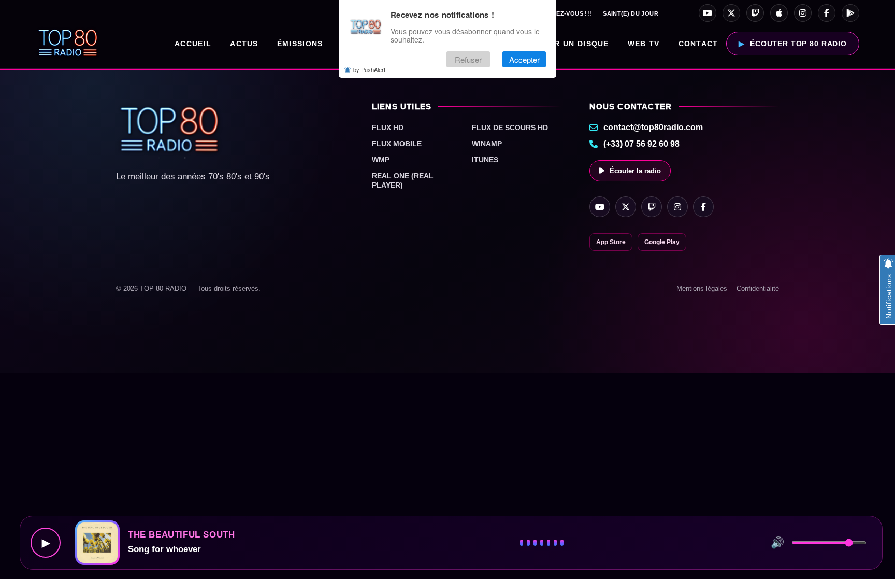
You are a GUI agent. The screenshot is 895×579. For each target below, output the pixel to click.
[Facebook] (826, 13)
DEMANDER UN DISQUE (561, 43)
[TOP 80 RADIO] (68, 43)
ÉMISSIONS (300, 43)
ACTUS (244, 43)
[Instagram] (803, 13)
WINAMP (487, 143)
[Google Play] (850, 13)
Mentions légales (701, 288)
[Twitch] (755, 13)
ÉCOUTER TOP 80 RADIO (798, 43)
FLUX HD (387, 127)
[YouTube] (707, 13)
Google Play (662, 242)
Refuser (468, 59)
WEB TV (644, 43)
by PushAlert (369, 69)
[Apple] (779, 13)
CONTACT (698, 43)
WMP (380, 160)
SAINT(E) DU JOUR (630, 13)
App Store (611, 242)
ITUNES (485, 160)
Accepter (524, 59)
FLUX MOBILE (397, 143)
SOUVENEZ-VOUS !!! (561, 13)
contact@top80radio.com (653, 127)
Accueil (193, 43)
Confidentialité (758, 288)
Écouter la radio (635, 171)
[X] (731, 13)
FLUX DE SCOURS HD (510, 127)
